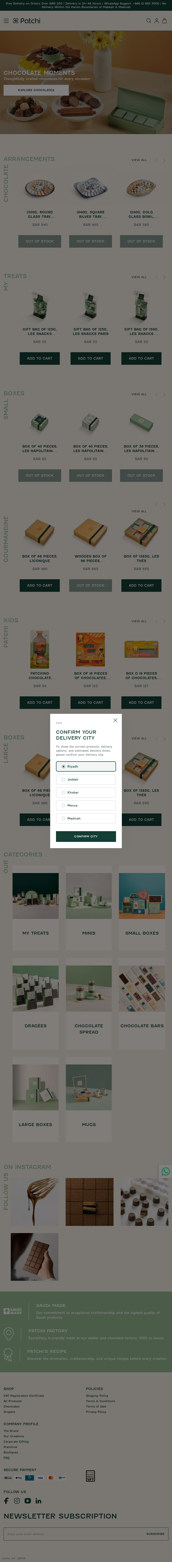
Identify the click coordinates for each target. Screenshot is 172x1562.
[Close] (115, 720)
